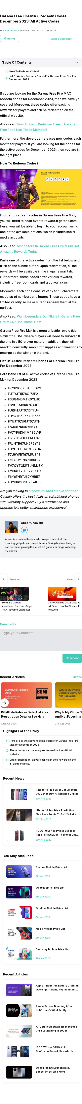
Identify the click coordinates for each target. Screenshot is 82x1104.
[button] (72, 658)
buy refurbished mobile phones (52, 491)
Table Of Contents (17, 62)
